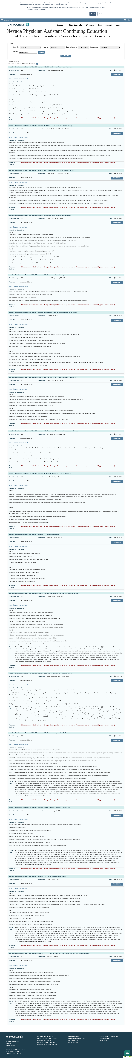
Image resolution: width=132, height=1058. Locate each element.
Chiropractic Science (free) (44, 1040)
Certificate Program (73, 1040)
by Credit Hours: (71, 47)
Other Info (11, 648)
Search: (15, 52)
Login (118, 25)
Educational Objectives (16, 82)
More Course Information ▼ (19, 79)
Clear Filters (65, 56)
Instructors (41, 70)
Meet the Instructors (73, 1036)
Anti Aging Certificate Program (45, 1036)
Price (110, 70)
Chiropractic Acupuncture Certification (47, 1044)
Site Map (102, 1038)
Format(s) (12, 74)
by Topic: (16, 47)
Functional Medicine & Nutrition (76, 1038)
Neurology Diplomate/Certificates (46, 1042)
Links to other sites (73, 1042)
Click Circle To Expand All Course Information (21, 63)
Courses (60, 25)
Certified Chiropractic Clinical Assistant (47, 1038)
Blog (100, 25)
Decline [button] (101, 14)
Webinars (90, 25)
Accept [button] (93, 14)
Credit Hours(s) (14, 70)
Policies (107, 1038)
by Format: (46, 47)
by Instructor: (94, 47)
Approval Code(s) (12, 119)
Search (41, 52)
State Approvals (75, 25)
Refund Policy (103, 1040)
